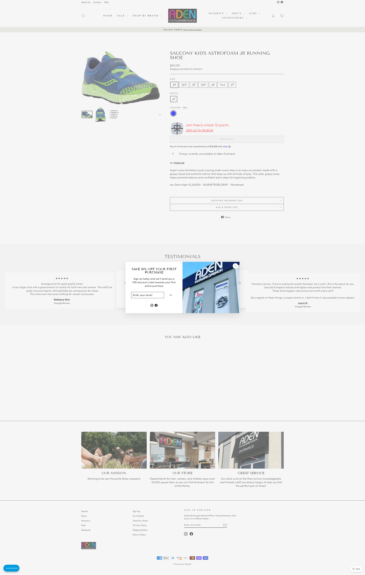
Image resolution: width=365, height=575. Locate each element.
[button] (11, 568)
